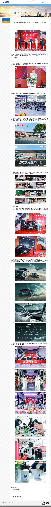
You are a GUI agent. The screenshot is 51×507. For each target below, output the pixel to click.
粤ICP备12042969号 (12, 506)
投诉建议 (10, 502)
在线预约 (6, 502)
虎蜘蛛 (21, 506)
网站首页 (3, 502)
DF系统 (13, 502)
